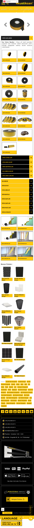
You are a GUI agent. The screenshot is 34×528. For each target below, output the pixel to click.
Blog (8, 481)
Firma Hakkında (22, 481)
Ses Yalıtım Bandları (8, 42)
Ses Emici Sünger (22, 389)
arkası (17, 384)
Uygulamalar (6, 190)
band (22, 384)
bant (26, 384)
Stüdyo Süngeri (13, 9)
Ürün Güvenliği (6, 212)
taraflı (29, 400)
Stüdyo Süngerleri (22, 400)
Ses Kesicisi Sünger (18, 395)
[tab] (17, 181)
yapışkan (29, 403)
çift (29, 384)
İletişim (11, 481)
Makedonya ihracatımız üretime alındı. (13, 416)
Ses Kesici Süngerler (6, 395)
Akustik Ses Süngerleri (11, 381)
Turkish (8, 1)
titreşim (3, 403)
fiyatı (6, 387)
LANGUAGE (9, 518)
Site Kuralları (16, 481)
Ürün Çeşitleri (6, 203)
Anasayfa (4, 9)
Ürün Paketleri (6, 207)
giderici (11, 387)
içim (15, 387)
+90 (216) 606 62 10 (10, 420)
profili (9, 389)
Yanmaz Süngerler (21, 403)
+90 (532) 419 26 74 (10, 424)
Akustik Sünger (22, 381)
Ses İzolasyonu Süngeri (26, 392)
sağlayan (14, 389)
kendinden (4, 389)
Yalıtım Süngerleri (10, 403)
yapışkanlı (3, 406)
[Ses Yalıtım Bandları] (9, 221)
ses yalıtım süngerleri (11, 398)
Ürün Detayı (5, 185)
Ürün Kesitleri (6, 199)
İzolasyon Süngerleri (22, 387)
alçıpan (13, 384)
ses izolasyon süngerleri (13, 392)
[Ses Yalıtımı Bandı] (9, 54)
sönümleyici (14, 400)
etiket (2, 387)
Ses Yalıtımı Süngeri (23, 398)
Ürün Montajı (6, 194)
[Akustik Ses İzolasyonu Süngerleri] (24, 3)
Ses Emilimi (5, 181)
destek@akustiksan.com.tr (11, 430)
